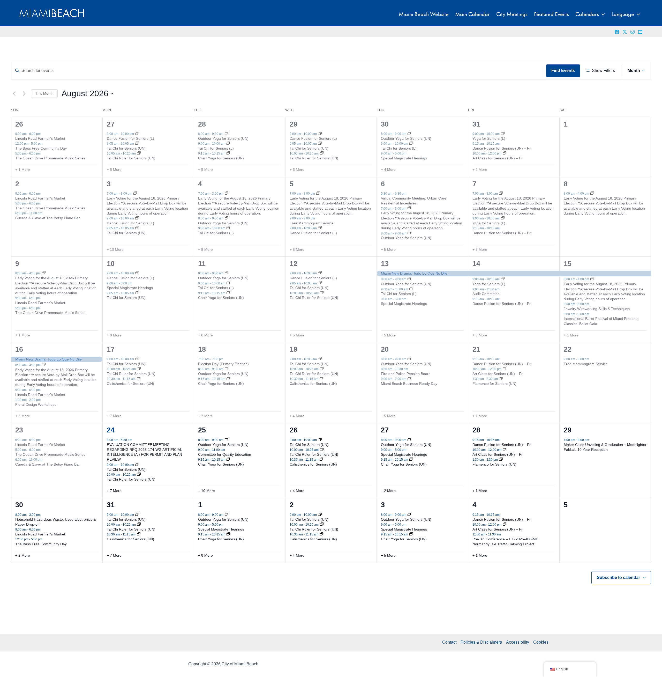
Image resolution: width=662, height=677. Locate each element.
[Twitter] (624, 32)
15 (567, 264)
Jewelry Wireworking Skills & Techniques (597, 309)
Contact (449, 642)
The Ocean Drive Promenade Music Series (50, 158)
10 (111, 264)
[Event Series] (137, 134)
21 (476, 349)
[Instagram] (632, 32)
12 (293, 264)
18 (202, 349)
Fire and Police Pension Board (406, 374)
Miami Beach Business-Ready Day (409, 383)
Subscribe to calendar (618, 577)
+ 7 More (114, 416)
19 (293, 349)
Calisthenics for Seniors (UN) (130, 383)
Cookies (540, 642)
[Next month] (24, 94)
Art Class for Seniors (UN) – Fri (497, 158)
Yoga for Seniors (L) (488, 138)
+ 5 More (388, 249)
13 (385, 264)
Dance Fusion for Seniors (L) (130, 138)
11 (202, 264)
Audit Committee (486, 294)
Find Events (563, 70)
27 (111, 124)
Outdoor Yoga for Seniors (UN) (223, 138)
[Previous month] (14, 94)
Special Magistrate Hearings (404, 158)
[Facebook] (617, 32)
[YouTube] (640, 32)
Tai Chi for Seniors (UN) (126, 148)
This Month (44, 93)
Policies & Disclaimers (481, 642)
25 (202, 430)
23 (19, 430)
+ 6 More (114, 169)
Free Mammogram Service (312, 223)
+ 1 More (22, 169)
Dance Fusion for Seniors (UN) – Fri (501, 148)
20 (385, 349)
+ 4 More (388, 169)
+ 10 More (115, 249)
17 (111, 349)
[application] (602, 14)
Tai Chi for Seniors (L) (216, 148)
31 (476, 124)
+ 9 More (205, 169)
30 (385, 124)
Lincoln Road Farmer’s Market (40, 138)
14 (476, 264)
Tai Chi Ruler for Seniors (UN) (131, 158)
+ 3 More (479, 249)
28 (202, 124)
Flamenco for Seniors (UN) (494, 383)
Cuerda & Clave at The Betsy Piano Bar (47, 218)
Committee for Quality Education (224, 454)
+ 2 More (479, 169)
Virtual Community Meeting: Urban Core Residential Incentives (413, 200)
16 (19, 349)
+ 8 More (205, 249)
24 (111, 430)
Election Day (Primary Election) (223, 364)
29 (293, 124)
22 (567, 349)
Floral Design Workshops (35, 404)
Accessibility (517, 642)
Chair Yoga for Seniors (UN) (221, 158)
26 (19, 124)
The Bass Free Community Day (41, 148)
